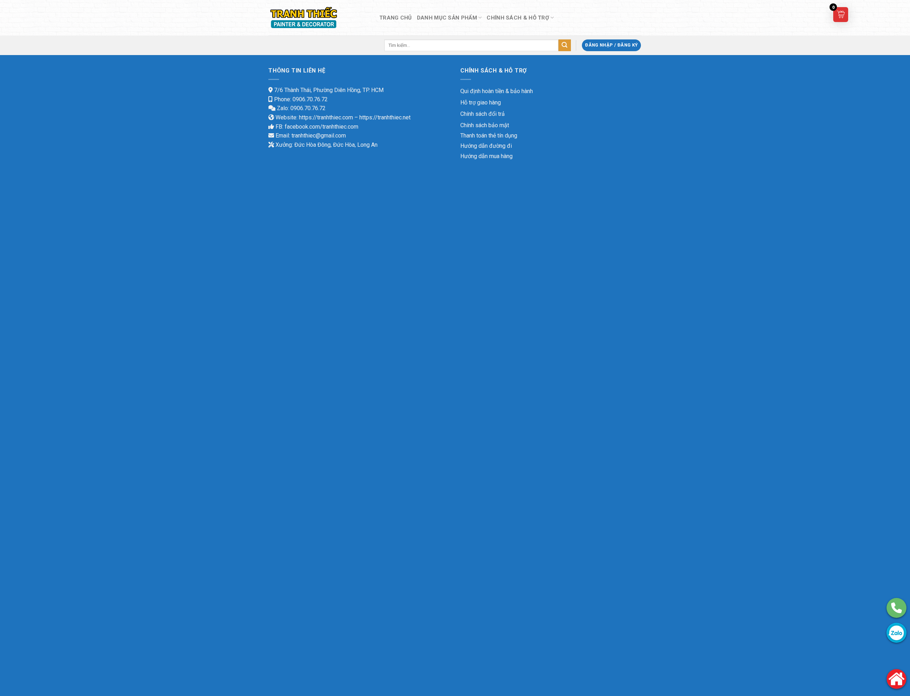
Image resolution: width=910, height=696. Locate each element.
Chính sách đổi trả (482, 113)
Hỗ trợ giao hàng (480, 102)
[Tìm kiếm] (564, 45)
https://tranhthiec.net (385, 117)
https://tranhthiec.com (326, 117)
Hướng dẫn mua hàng (486, 156)
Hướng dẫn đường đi (486, 145)
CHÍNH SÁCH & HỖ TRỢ (518, 18)
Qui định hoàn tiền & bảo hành (496, 91)
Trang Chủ (395, 18)
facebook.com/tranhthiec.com (321, 126)
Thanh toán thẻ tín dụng (488, 135)
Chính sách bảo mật (484, 125)
